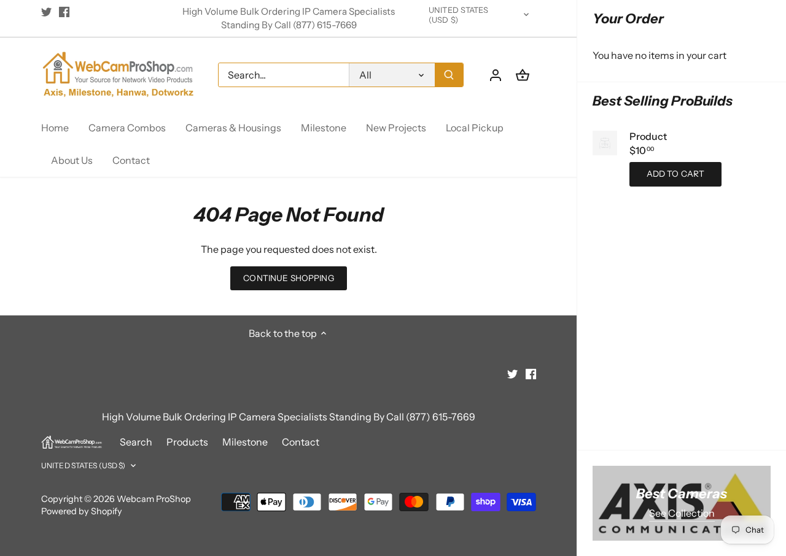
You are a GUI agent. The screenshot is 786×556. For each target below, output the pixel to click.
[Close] (744, 384)
